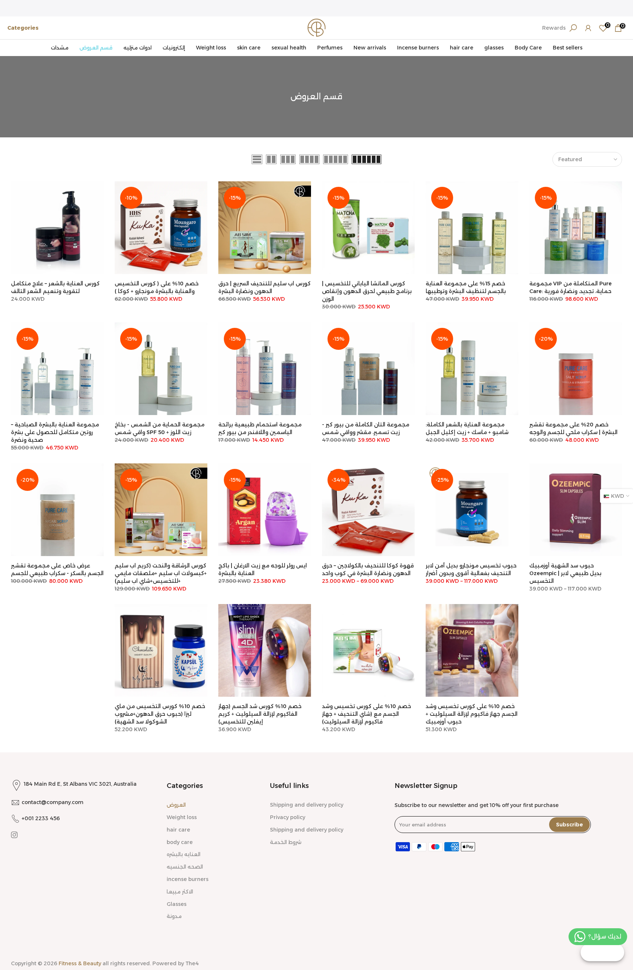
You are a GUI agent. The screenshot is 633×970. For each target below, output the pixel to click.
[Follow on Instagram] (14, 834)
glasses (494, 47)
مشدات (60, 47)
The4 (192, 963)
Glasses (176, 904)
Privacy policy (287, 817)
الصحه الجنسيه (185, 866)
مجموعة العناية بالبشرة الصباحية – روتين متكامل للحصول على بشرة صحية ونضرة (55, 432)
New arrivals (369, 47)
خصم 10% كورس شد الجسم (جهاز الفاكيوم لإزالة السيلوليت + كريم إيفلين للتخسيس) (259, 714)
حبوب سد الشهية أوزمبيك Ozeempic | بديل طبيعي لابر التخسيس (565, 573)
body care (180, 842)
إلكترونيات (174, 47)
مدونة (174, 916)
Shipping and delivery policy (306, 804)
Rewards (554, 28)
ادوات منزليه (137, 47)
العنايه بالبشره (183, 854)
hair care (461, 47)
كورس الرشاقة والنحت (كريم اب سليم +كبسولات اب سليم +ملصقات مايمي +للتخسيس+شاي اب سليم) (161, 573)
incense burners (187, 879)
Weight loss (211, 47)
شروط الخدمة (285, 842)
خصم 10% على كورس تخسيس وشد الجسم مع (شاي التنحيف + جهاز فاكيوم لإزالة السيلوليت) (366, 714)
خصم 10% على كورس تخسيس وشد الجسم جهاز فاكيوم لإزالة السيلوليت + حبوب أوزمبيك (472, 714)
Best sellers (567, 47)
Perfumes (330, 47)
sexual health (288, 47)
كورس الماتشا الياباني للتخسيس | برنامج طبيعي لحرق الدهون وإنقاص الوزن (367, 291)
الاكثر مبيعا (180, 891)
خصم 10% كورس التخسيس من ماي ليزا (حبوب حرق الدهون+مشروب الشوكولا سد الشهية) (160, 714)
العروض (176, 804)
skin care (248, 47)
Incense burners (418, 47)
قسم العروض (95, 47)
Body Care (528, 47)
